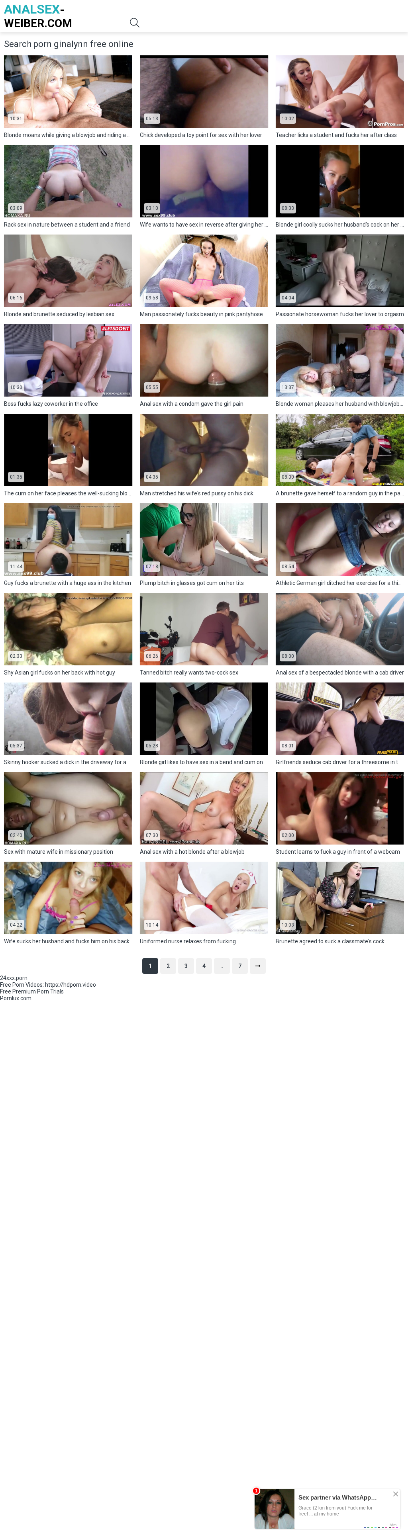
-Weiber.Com (38, 16)
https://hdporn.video (70, 985)
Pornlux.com (15, 998)
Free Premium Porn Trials (32, 991)
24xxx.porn (13, 978)
